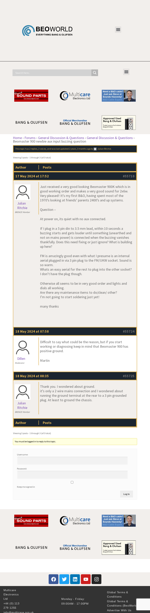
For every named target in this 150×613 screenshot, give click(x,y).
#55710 (129, 176)
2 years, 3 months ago (80, 148)
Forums (30, 138)
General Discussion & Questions (61, 138)
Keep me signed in (26, 486)
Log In (126, 494)
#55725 (129, 376)
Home (17, 138)
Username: (22, 454)
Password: (22, 468)
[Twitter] (64, 579)
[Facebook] (53, 579)
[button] (118, 29)
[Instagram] (96, 579)
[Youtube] (86, 579)
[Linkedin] (75, 579)
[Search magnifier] (94, 72)
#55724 (129, 331)
